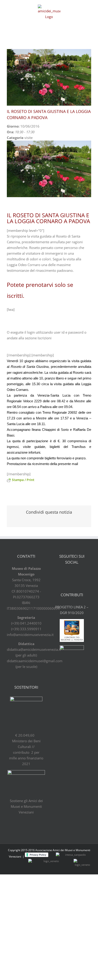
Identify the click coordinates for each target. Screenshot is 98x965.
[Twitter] (68, 574)
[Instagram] (84, 574)
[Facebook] (60, 574)
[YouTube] (76, 574)
